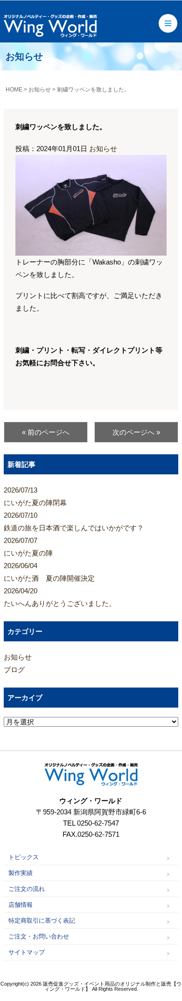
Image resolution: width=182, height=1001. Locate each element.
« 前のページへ (46, 432)
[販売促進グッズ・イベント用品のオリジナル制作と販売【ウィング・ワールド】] (50, 34)
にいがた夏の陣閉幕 (35, 496)
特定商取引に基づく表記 (41, 920)
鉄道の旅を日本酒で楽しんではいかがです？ (74, 521)
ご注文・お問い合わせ (38, 936)
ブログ (14, 670)
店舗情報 (20, 904)
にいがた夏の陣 (28, 546)
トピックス (23, 857)
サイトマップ (26, 952)
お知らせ (103, 149)
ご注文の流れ (26, 888)
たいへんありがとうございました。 (60, 597)
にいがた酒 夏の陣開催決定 (49, 572)
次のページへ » (136, 432)
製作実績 (20, 872)
